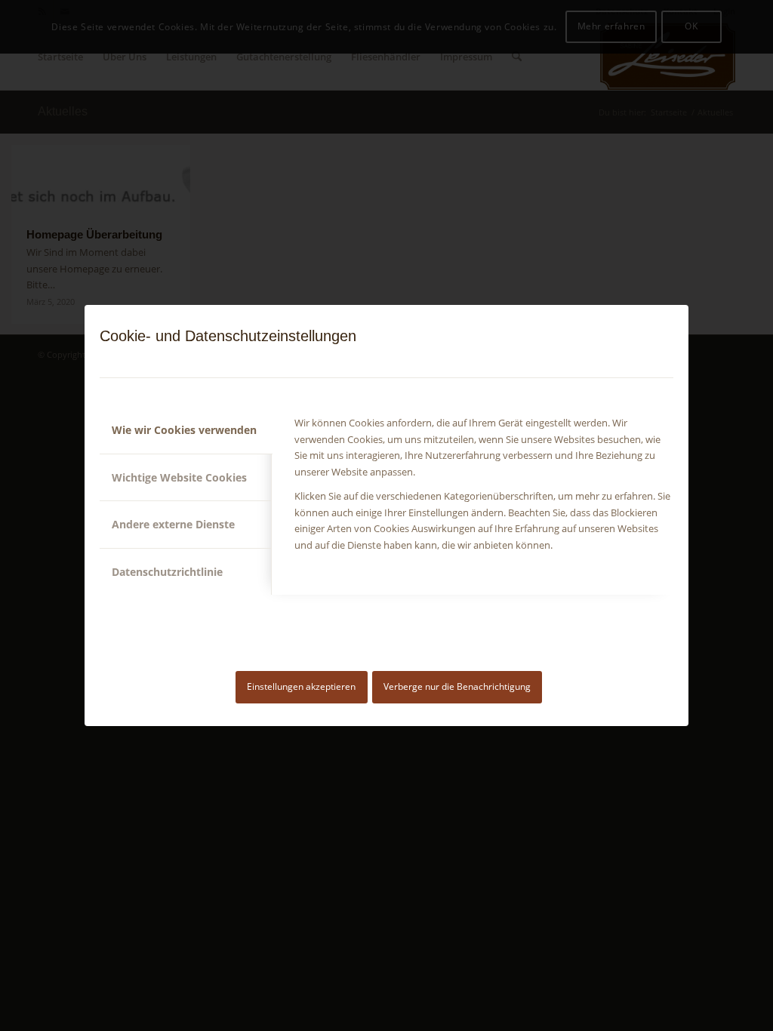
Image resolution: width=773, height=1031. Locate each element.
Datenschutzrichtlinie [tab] (167, 572)
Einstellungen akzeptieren (301, 686)
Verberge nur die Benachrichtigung (457, 686)
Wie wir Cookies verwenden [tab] (184, 430)
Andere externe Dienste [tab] (173, 524)
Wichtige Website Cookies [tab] (179, 477)
